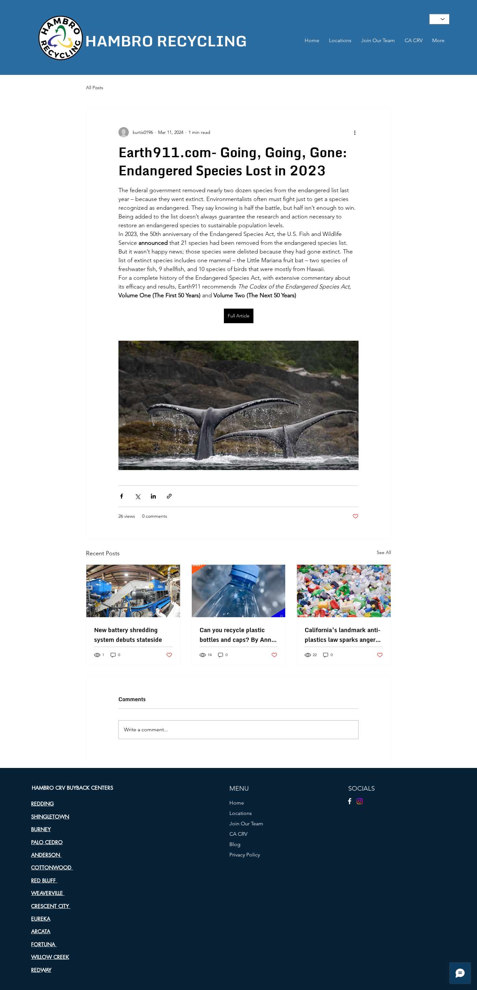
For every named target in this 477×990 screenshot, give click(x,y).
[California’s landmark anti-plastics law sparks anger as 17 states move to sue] (344, 591)
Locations (240, 813)
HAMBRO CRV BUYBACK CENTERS (72, 787)
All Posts (94, 87)
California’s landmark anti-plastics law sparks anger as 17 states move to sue (343, 634)
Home (236, 803)
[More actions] (355, 132)
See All (384, 552)
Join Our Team (246, 823)
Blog (234, 844)
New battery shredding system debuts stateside (128, 634)
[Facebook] (350, 801)
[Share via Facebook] (121, 496)
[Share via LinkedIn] (153, 496)
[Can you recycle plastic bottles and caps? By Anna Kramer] (239, 591)
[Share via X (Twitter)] (137, 496)
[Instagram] (360, 801)
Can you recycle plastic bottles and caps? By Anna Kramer (237, 634)
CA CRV (238, 834)
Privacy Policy (244, 855)
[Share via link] (169, 496)
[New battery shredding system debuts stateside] (133, 591)
